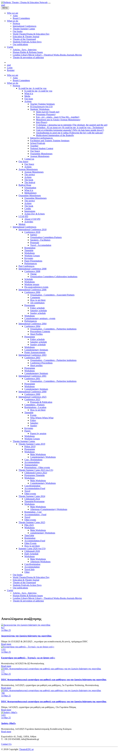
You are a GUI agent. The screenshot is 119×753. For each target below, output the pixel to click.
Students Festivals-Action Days (27, 585)
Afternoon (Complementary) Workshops (48, 509)
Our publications (20, 588)
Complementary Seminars (36, 350)
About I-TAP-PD (32, 219)
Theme (33, 274)
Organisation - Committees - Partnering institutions (53, 329)
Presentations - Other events (37, 467)
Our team (28, 98)
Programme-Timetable (34, 475)
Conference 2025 (32, 399)
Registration (29, 248)
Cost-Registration (32, 486)
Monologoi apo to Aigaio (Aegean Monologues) (58, 119)
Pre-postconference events (36, 287)
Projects (16, 85)
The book (28, 180)
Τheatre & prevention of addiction (28, 601)
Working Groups (32, 255)
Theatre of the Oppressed (24, 582)
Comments (35, 297)
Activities (28, 221)
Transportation (31, 465)
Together (34, 146)
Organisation (30, 187)
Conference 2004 (32, 326)
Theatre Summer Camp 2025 (32, 522)
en (2, 5)
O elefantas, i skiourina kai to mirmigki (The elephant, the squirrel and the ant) (71, 125)
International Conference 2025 (32, 397)
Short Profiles (36, 334)
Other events (30, 493)
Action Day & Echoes (34, 214)
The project (29, 174)
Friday (33, 420)
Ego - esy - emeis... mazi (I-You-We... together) (57, 117)
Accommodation (32, 462)
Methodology (30, 193)
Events (33, 415)
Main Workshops (38, 454)
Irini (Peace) (41, 122)
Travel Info (29, 569)
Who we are (12, 75)
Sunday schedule (38, 313)
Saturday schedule (38, 310)
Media (27, 96)
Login (9, 67)
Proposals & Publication (41, 402)
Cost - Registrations (33, 459)
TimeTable (29, 535)
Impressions (29, 211)
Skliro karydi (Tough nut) (47, 112)
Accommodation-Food (34, 488)
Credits (27, 208)
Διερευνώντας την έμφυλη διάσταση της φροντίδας (26, 636)
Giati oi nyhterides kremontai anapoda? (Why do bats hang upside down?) (70, 130)
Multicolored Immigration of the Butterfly (55, 135)
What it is (28, 93)
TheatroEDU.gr (26, 749)
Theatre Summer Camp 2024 (32, 496)
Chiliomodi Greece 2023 (35, 472)
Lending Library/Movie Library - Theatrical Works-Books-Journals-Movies (47, 598)
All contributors (37, 302)
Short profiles (36, 365)
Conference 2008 (32, 271)
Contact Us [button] (6, 744)
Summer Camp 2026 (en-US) (32, 548)
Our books (17, 574)
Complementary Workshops (43, 457)
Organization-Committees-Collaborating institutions (53, 276)
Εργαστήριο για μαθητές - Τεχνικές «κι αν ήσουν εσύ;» (28, 658)
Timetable (28, 250)
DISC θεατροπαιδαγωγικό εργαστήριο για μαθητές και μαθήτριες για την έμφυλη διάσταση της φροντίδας (53, 679)
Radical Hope (25, 185)
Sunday (33, 425)
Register (11, 70)
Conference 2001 (32, 378)
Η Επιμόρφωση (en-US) (41, 106)
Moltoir (22, 224)
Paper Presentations (33, 261)
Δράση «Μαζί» (8, 723)
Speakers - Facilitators (40, 240)
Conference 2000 (32, 394)
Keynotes (28, 258)
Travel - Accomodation (40, 245)
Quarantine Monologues (41, 153)
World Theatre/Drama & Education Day (31, 577)
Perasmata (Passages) (45, 114)
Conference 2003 (32, 357)
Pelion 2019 (29, 446)
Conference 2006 (32, 292)
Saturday (34, 423)
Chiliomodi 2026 (32, 551)
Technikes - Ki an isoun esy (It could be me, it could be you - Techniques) (70, 127)
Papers (27, 431)
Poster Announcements (34, 352)
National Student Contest (41, 148)
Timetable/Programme (34, 501)
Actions (27, 101)
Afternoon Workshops (40, 561)
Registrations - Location (35, 407)
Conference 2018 (32, 232)
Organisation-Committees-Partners (46, 237)
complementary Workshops (42, 533)
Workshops (29, 253)
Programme (29, 305)
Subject (33, 234)
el (4, 5)
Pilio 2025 (29, 525)
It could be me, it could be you (32, 88)
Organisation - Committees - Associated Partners (52, 295)
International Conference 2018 (32, 229)
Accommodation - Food (35, 514)
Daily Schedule (31, 554)
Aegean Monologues (39, 156)
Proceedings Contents (40, 331)
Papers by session (38, 433)
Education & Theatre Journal (26, 580)
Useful (10, 590)
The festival (29, 182)
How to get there (38, 300)
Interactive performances (41, 138)
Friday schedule (37, 308)
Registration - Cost (33, 512)
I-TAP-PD (23, 216)
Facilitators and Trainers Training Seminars (49, 140)
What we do (12, 83)
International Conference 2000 (32, 391)
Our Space (35, 151)
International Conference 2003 (32, 355)
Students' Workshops (39, 109)
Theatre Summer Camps (24, 441)
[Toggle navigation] (49, 3)
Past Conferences (26, 266)
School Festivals (37, 143)
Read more (6, 644)
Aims (15, 78)
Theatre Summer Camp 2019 (32, 444)
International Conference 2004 (32, 323)
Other (27, 572)
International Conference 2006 (32, 289)
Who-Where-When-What (41, 418)
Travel (27, 491)
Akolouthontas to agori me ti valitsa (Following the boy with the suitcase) (69, 132)
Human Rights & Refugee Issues (28, 595)
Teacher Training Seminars (42, 104)
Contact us (29, 159)
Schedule (28, 279)
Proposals (34, 242)
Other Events (30, 543)
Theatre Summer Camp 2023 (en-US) (36, 470)
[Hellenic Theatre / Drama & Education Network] (24, 2)
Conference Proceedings (41, 363)
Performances (30, 263)
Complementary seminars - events (39, 318)
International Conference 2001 (32, 376)
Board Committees (21, 80)
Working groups (31, 284)
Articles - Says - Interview (25, 593)
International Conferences (24, 227)
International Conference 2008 (32, 268)
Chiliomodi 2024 (32, 499)
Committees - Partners (34, 404)
